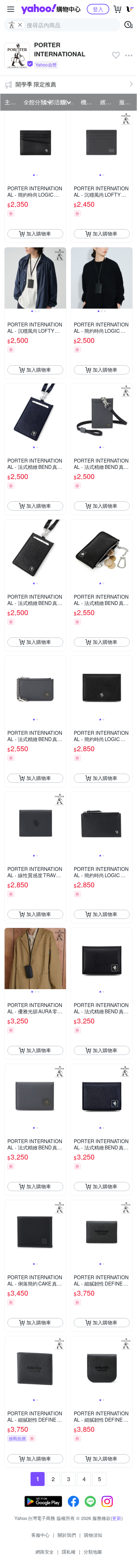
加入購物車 (38, 233)
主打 (10, 102)
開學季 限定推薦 (35, 84)
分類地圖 (93, 1551)
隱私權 (69, 1551)
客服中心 (40, 1535)
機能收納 (88, 102)
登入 (98, 9)
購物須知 (93, 1535)
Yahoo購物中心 (50, 9)
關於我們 (67, 1535)
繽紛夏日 (107, 102)
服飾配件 (126, 102)
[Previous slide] (9, 141)
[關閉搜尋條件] (20, 25)
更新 (116, 1518)
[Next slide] (61, 141)
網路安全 (44, 1551)
